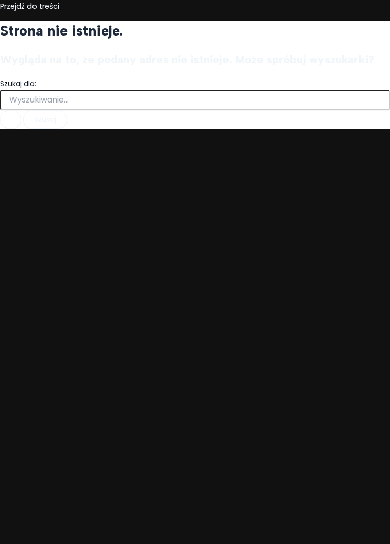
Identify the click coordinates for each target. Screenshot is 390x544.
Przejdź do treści (29, 6)
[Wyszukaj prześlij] (10, 119)
